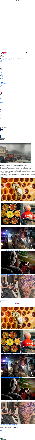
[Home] (3, 53)
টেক (8, 63)
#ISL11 (2, 61)
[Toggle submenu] (0, 109)
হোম (1, 60)
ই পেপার (2, 78)
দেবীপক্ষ (1, 86)
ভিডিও (1, 81)
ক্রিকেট (1, 67)
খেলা (11, 58)
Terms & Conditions (3, 433)
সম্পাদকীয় (2, 82)
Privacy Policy (3, 432)
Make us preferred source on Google (5, 142)
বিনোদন (13, 58)
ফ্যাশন (5, 63)
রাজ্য (3, 58)
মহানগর (2, 58)
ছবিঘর (18, 58)
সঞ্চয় (22, 58)
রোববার (1, 84)
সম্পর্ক (4, 63)
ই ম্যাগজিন (2, 79)
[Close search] (26, 53)
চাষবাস (1, 77)
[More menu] (34, 58)
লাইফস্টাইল (16, 58)
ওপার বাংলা (1, 114)
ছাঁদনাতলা (2, 89)
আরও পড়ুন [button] (1, 304)
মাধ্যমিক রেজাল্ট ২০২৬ (3, 87)
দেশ (5, 58)
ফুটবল (3, 67)
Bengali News (2, 300)
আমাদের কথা (2, 83)
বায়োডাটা (2, 75)
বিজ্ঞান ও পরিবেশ (2, 76)
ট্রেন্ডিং (1, 80)
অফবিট (1, 69)
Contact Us (2, 430)
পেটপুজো (7, 63)
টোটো (9, 63)
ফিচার (1, 85)
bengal (2, 426)
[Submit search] (30, 56)
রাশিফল (20, 58)
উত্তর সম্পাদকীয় (4, 83)
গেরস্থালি (11, 63)
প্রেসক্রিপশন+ (9, 58)
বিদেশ (6, 58)
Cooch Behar (5, 300)
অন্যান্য (4, 67)
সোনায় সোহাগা (2, 88)
